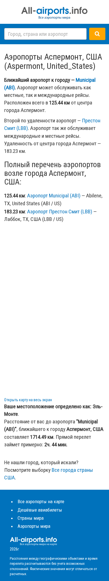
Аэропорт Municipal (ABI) (53, 195)
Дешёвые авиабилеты (40, 510)
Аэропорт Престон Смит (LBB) (59, 211)
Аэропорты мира (34, 526)
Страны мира (31, 518)
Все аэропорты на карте (41, 501)
